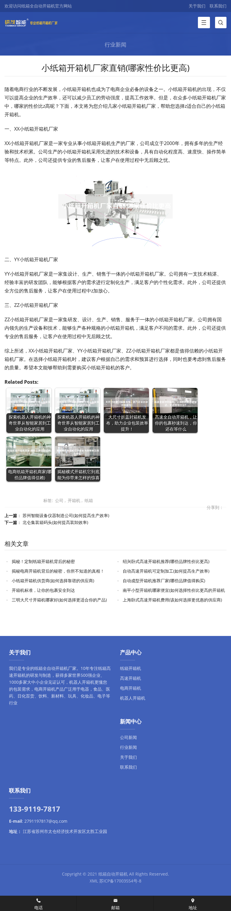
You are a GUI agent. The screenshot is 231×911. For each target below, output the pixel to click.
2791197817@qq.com (45, 821)
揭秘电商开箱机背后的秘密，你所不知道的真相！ (58, 571)
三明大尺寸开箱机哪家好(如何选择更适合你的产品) (59, 600)
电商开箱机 (44, 689)
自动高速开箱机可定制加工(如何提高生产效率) (166, 571)
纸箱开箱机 (130, 668)
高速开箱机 (130, 678)
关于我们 (197, 6)
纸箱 (89, 500)
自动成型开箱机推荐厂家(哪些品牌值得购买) (164, 580)
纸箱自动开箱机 (113, 874)
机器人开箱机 (81, 682)
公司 (59, 500)
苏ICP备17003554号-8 (120, 881)
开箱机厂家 (65, 668)
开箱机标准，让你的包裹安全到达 (43, 590)
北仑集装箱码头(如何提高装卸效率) (55, 522)
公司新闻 (128, 737)
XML (94, 881)
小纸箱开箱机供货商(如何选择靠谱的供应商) (53, 580)
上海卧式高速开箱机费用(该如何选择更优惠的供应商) (172, 600)
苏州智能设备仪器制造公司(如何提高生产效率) (66, 515)
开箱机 (74, 500)
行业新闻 (128, 747)
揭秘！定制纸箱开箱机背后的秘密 (43, 561)
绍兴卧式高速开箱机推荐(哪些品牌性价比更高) (166, 561)
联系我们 (218, 6)
